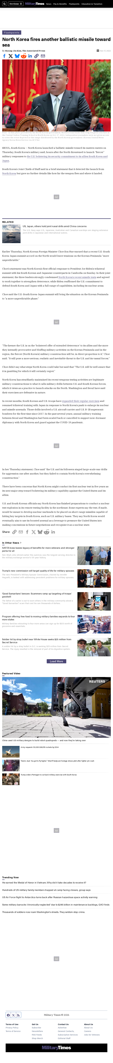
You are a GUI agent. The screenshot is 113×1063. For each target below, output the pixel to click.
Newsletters (37, 1031)
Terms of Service (13, 1031)
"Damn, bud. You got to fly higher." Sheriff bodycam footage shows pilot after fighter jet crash (57, 760)
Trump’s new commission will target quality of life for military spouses (38, 570)
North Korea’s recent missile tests (77, 277)
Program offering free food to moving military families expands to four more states (38, 618)
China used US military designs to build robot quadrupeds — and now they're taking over (44, 740)
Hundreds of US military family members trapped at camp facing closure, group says (46, 890)
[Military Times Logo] (34, 3)
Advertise (62, 1027)
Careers (87, 1031)
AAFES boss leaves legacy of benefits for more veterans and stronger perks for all (38, 549)
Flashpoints (74, 4)
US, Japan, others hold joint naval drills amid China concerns (55, 226)
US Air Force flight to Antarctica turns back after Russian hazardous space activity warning (50, 897)
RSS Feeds (37, 1034)
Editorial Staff (64, 1038)
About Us (88, 1027)
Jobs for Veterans (92, 1034)
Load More (56, 661)
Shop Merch (37, 1038)
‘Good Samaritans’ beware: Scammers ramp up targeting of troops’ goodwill (37, 595)
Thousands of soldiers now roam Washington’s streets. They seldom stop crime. (43, 912)
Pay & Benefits (60, 4)
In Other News (10, 542)
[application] (56, 707)
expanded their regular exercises (80, 401)
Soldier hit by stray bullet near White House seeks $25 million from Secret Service (36, 640)
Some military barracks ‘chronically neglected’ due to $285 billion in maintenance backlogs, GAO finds (56, 904)
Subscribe (36, 1027)
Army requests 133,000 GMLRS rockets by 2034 (40, 747)
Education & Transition (92, 4)
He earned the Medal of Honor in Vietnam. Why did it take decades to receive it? (44, 882)
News (48, 4)
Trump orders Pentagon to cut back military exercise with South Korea (49, 774)
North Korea (9, 173)
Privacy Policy (12, 1027)
